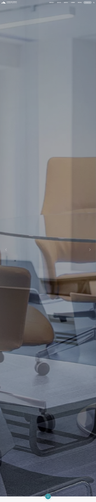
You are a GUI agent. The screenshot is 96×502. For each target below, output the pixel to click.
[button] (6, 249)
